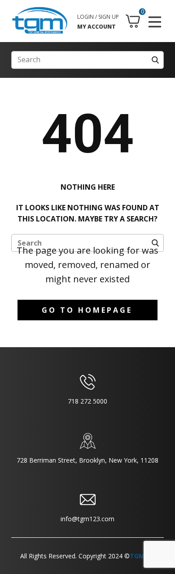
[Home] (39, 20)
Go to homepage (87, 310)
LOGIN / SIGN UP (98, 17)
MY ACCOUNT (96, 26)
